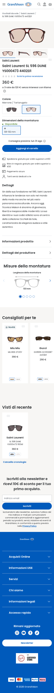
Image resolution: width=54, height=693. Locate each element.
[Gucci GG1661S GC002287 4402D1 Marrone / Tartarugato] (40, 379)
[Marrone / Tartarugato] (31, 109)
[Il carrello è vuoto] (50, 4)
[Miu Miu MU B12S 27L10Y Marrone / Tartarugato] (12, 379)
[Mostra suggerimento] (44, 141)
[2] (24, 296)
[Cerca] (39, 4)
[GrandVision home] (27, 539)
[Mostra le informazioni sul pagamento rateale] (4, 91)
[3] (27, 296)
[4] (30, 296)
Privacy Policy (29, 526)
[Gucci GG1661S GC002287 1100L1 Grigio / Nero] (46, 379)
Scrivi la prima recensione (30, 76)
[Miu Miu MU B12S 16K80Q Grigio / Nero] (18, 379)
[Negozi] (44, 4)
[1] (20, 296)
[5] (34, 296)
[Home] (20, 4)
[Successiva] (50, 280)
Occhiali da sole (10, 13)
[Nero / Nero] (11, 109)
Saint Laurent (27, 13)
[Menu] (4, 280)
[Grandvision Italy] (30, 633)
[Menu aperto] (4, 4)
